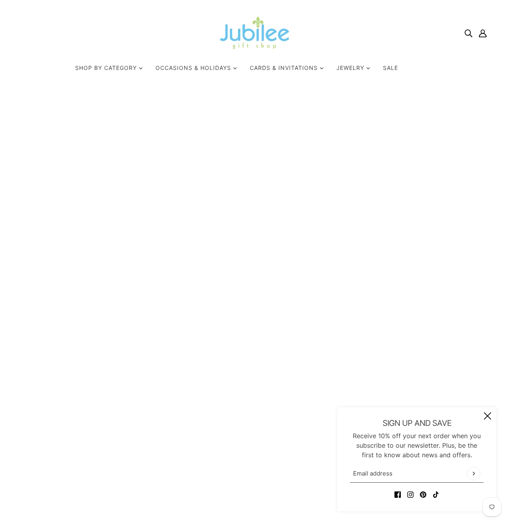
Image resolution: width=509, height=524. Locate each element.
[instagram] (410, 494)
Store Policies (246, 413)
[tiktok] (435, 494)
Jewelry (351, 67)
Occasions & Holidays (194, 67)
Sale (390, 67)
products (328, 186)
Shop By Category (107, 67)
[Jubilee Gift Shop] (254, 32)
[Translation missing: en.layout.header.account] (483, 33)
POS (214, 495)
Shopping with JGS (254, 422)
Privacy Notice (247, 432)
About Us (239, 394)
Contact (237, 403)
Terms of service (250, 470)
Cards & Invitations (285, 67)
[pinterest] (423, 494)
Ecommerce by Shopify (266, 495)
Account (238, 441)
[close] (488, 416)
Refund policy (246, 451)
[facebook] (397, 494)
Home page (231, 186)
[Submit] (473, 473)
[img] (468, 33)
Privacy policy (246, 460)
